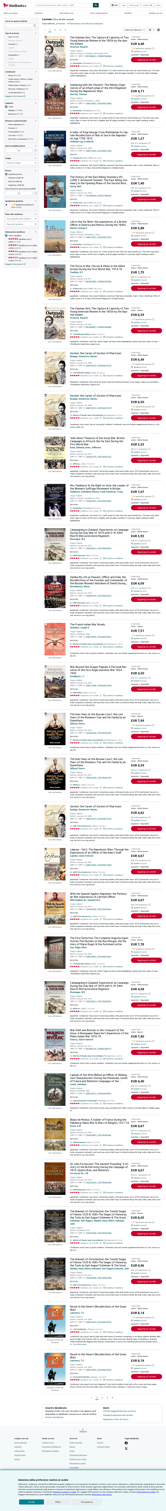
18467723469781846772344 (98, 685)
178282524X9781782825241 (98, 733)
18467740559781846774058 (98, 103)
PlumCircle (77, 158)
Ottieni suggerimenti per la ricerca (119, 1411)
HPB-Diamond (79, 1142)
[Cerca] (96, 5)
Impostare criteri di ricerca (115, 1419)
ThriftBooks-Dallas (81, 334)
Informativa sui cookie (78, 1463)
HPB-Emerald (79, 555)
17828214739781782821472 (98, 456)
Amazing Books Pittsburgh (85, 1100)
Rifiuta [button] (58, 1502)
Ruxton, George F (78, 228)
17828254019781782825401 (98, 1135)
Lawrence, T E (77, 1313)
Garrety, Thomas (78, 94)
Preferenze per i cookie (78, 1459)
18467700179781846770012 (98, 1093)
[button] (44, 30)
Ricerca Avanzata (11, 13)
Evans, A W (75, 1126)
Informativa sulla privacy (78, 1455)
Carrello (17, 1459)
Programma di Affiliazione (51, 1447)
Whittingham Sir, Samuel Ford (85, 900)
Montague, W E (77, 539)
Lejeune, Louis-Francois (82, 855)
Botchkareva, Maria (79, 586)
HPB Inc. (76, 464)
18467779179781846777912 (98, 237)
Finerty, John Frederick (81, 1039)
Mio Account (134, 5)
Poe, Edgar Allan (78, 947)
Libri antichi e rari (66, 13)
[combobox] (64, 5)
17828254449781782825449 (98, 1233)
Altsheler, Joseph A (79, 627)
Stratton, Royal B (79, 47)
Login (124, 5)
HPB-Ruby (77, 692)
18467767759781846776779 (98, 365)
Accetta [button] (31, 1502)
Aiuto (158, 5)
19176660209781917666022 (98, 195)
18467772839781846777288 (98, 151)
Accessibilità (74, 1467)
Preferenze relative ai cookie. (65, 1492)
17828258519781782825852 (98, 548)
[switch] (7, 204)
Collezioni (38, 13)
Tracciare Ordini (20, 1455)
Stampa (72, 1447)
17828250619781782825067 (98, 501)
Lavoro (72, 1451)
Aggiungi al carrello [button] (146, 59)
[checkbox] (6, 37)
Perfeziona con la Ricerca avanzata (86, 23)
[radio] (6, 110)
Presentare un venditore (50, 1451)
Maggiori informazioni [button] (14, 264)
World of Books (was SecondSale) (88, 415)
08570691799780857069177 (98, 1048)
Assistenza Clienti (103, 1447)
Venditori (128, 13)
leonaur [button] (61, 23)
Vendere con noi (155, 13)
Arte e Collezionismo (99, 13)
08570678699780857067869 (98, 281)
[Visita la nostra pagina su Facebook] (126, 1443)
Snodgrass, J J (77, 676)
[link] (158, 30)
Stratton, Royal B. (79, 318)
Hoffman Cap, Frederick (82, 141)
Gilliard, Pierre (77, 723)
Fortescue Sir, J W (79, 1173)
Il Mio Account (19, 1451)
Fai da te (100, 1443)
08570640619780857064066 (98, 56)
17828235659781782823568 (98, 1182)
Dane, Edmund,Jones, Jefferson (85, 447)
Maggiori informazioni (14, 96)
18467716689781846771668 (98, 865)
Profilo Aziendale (76, 1443)
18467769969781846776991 (98, 956)
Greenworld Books (81, 1377)
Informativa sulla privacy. (102, 1494)
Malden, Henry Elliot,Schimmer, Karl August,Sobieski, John (99, 1268)
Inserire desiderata (54, 1417)
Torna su (83, 1431)
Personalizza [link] (86, 1502)
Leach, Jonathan (78, 1084)
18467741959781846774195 (98, 1322)
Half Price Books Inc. (82, 826)
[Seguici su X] (126, 1448)
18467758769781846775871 (98, 637)
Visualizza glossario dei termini (118, 1415)
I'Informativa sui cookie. (146, 1492)
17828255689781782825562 (98, 909)
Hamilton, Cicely (114, 491)
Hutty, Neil (75, 186)
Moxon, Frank (98, 491)
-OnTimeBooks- (80, 1329)
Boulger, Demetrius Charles (83, 356)
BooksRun (77, 63)
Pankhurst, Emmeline (80, 491)
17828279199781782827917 (98, 595)
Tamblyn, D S (76, 272)
